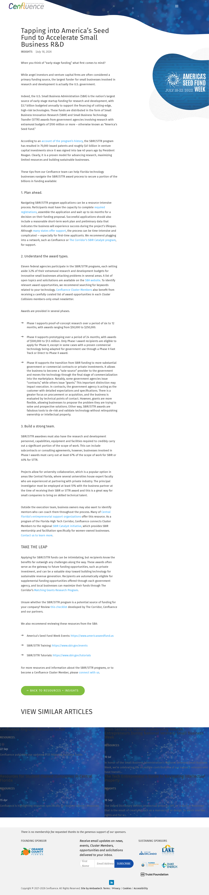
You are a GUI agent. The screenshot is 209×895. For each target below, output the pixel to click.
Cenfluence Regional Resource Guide (32, 729)
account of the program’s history (62, 141)
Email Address (105, 863)
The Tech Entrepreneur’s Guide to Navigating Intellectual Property (154, 778)
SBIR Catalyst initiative (67, 526)
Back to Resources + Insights (54, 690)
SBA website (92, 280)
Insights (26, 51)
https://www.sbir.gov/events (70, 645)
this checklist (58, 607)
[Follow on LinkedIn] (111, 882)
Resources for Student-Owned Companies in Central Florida (46, 778)
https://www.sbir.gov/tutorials (72, 655)
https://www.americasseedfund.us (92, 635)
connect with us (89, 672)
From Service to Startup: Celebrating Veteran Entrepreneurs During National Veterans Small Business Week (153, 733)
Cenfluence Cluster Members (74, 289)
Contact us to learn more (36, 535)
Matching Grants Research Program (56, 590)
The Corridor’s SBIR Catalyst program (92, 240)
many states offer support (49, 230)
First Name (85, 864)
